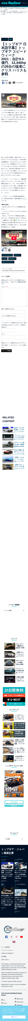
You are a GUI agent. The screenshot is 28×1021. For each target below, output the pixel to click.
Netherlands (19, 1002)
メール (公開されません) (8, 315)
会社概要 (3, 956)
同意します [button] (14, 1017)
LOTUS (4, 258)
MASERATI (12, 258)
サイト (3, 334)
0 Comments (19, 82)
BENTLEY (17, 255)
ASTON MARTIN (7, 255)
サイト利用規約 (5, 947)
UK (4, 1000)
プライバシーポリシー (7, 950)
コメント (4, 286)
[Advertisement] (14, 28)
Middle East (19, 999)
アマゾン (24, 198)
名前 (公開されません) (7, 309)
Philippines (19, 1005)
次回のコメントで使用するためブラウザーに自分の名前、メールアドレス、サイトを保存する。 (13, 345)
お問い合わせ (5, 959)
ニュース (4, 39)
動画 (4, 11)
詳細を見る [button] (12, 1012)
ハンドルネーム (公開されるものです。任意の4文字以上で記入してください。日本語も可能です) (13, 325)
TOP (1, 11)
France (5, 1003)
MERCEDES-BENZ (8, 262)
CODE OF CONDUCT (7, 953)
